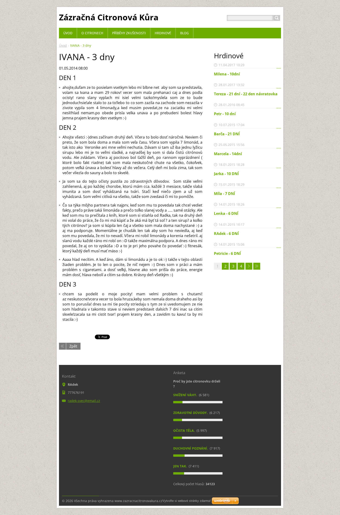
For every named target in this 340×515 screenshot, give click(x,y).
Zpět (73, 346)
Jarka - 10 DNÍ (226, 173)
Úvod (63, 45)
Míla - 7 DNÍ (224, 193)
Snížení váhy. (185, 395)
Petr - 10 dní (225, 113)
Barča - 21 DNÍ (227, 133)
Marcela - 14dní (228, 153)
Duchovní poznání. (191, 448)
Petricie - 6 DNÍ (227, 253)
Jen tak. (180, 466)
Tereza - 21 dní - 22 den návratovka (246, 93)
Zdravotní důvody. (191, 412)
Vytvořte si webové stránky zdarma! (186, 501)
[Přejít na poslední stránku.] (256, 266)
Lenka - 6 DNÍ (226, 213)
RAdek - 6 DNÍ (226, 233)
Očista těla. (184, 430)
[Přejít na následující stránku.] (248, 266)
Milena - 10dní (227, 74)
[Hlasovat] (197, 402)
